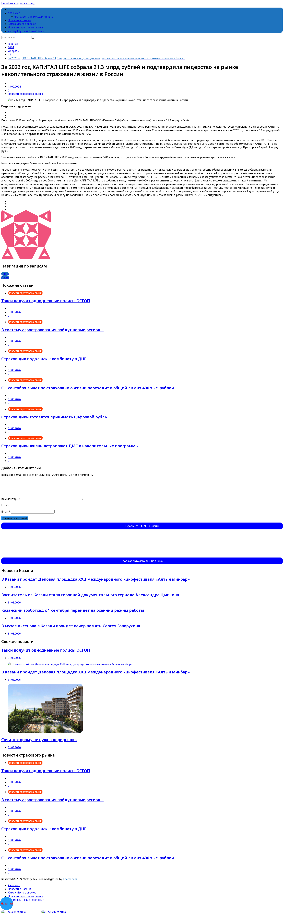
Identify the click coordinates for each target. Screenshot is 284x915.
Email (5, 511)
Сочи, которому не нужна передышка (39, 739)
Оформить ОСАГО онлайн (142, 526)
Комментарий (10, 499)
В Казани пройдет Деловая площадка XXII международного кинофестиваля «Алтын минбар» (95, 579)
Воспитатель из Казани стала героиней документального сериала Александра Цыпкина (90, 594)
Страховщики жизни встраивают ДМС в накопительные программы (70, 445)
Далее (5, 277)
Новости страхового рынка (25, 27)
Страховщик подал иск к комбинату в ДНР (43, 358)
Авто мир (14, 13)
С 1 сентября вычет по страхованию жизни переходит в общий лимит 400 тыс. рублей (87, 388)
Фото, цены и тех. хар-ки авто (33, 16)
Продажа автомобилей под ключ (142, 561)
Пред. (5, 274)
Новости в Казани (19, 20)
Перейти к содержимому (18, 3)
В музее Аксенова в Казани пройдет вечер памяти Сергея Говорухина (70, 625)
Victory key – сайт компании (26, 31)
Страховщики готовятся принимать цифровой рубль (54, 417)
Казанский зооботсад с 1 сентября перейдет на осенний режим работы (72, 610)
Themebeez (70, 879)
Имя (5, 505)
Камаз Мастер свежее (22, 24)
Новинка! (7, 903)
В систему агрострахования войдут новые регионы (52, 329)
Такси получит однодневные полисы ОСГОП (45, 300)
